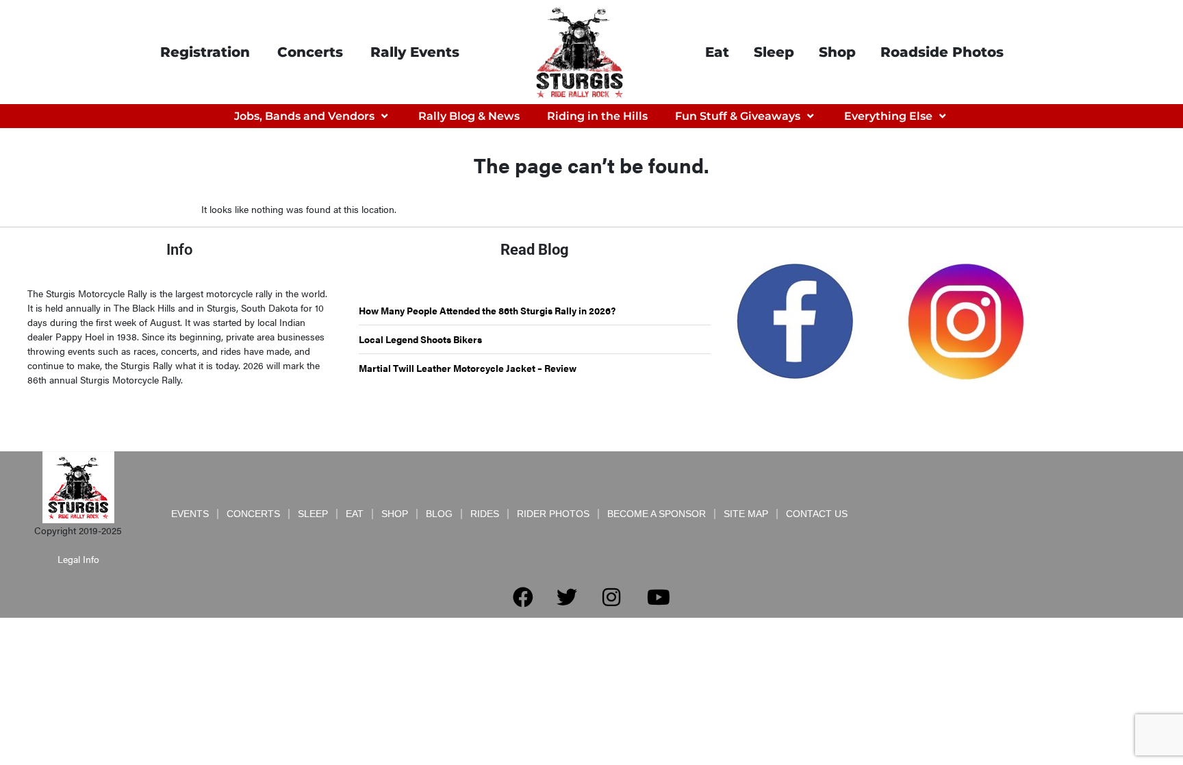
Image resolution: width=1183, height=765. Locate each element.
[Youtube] (658, 597)
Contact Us (817, 513)
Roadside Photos (942, 52)
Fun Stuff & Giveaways (737, 116)
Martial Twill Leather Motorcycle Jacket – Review (467, 368)
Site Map (746, 513)
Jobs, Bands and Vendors (304, 116)
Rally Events (414, 52)
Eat (717, 52)
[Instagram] (611, 597)
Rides (484, 513)
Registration (205, 52)
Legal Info (78, 559)
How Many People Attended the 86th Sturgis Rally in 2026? (487, 310)
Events (190, 513)
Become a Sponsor (656, 513)
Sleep (774, 52)
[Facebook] (523, 597)
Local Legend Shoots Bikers (420, 339)
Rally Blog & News (469, 116)
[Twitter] (566, 597)
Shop (837, 52)
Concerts (310, 52)
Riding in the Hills (597, 116)
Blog (439, 513)
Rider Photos (553, 513)
